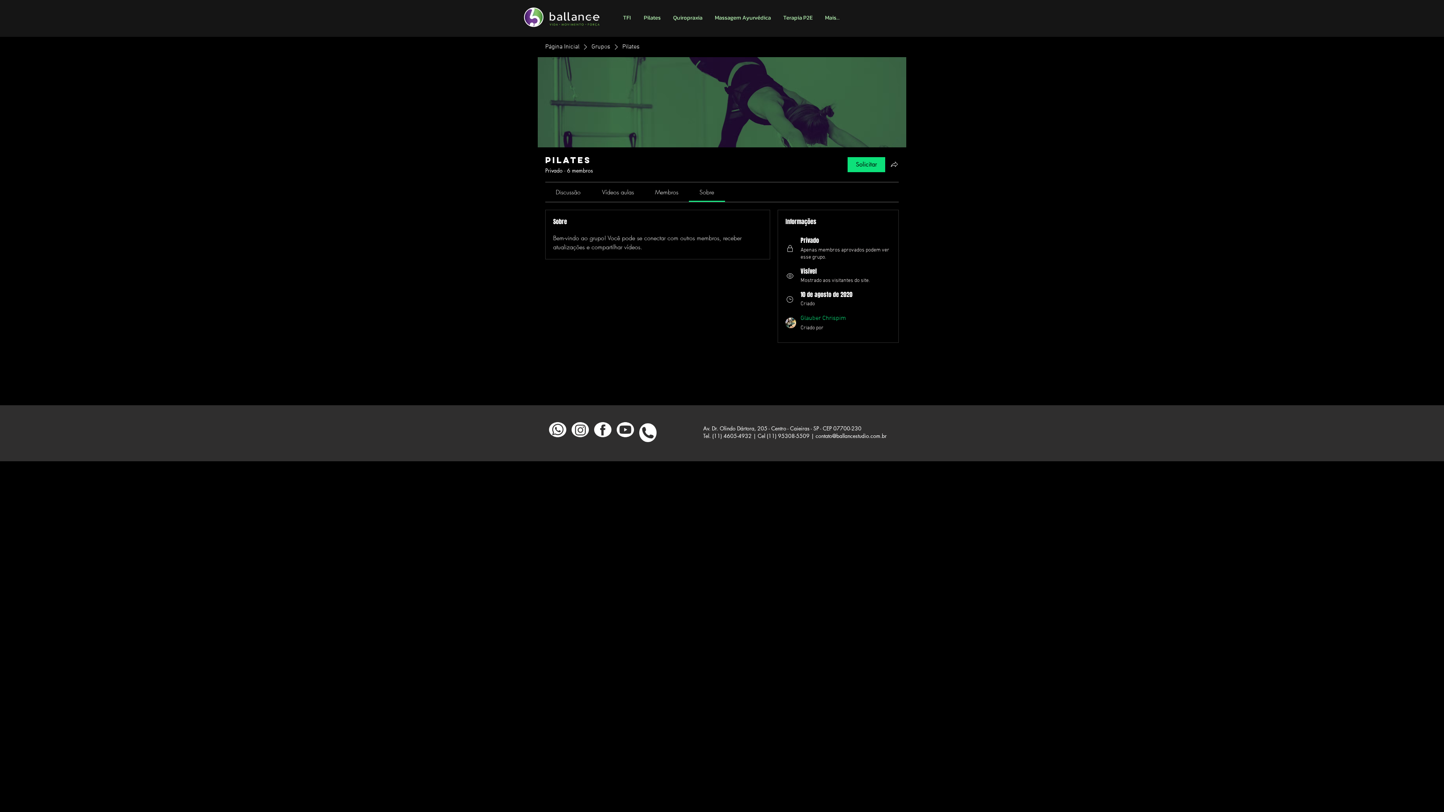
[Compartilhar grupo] (894, 164)
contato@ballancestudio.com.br (851, 435)
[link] (568, 192)
